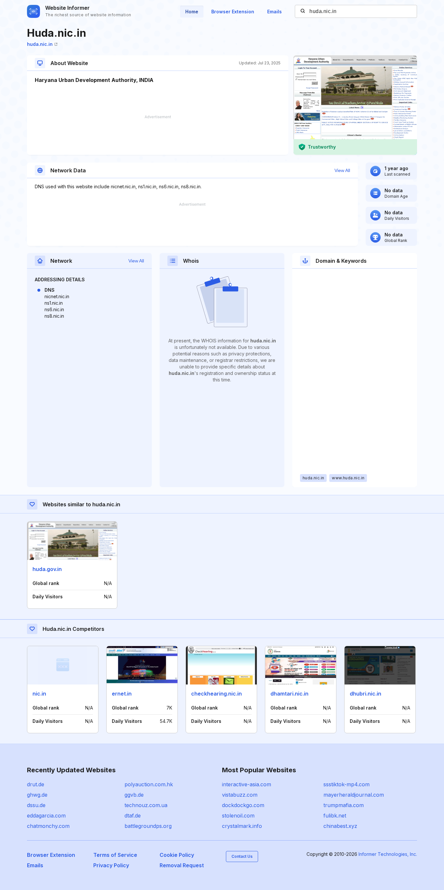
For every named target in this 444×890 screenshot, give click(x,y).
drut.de (35, 784)
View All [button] (342, 170)
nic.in (39, 693)
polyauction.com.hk (148, 784)
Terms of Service (115, 855)
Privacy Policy (111, 865)
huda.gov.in (47, 569)
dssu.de (36, 805)
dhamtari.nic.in (289, 693)
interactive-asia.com (246, 784)
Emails (274, 11)
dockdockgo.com (243, 805)
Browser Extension (232, 11)
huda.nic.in (40, 44)
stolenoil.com (238, 815)
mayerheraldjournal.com (353, 794)
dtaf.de (132, 815)
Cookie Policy (177, 855)
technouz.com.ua (145, 805)
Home (191, 11)
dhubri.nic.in (365, 693)
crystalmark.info (242, 826)
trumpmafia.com (343, 805)
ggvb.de (134, 794)
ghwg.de (37, 794)
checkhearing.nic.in (216, 693)
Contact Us (242, 856)
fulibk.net (334, 815)
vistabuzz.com (239, 794)
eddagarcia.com (46, 815)
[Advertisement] (158, 135)
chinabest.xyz (340, 826)
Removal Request (182, 865)
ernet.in (122, 693)
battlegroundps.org (148, 826)
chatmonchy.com (48, 826)
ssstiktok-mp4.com (346, 784)
